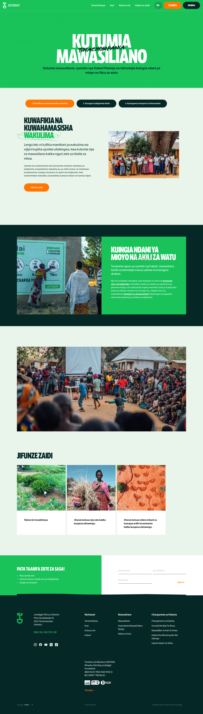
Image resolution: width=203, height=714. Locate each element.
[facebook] (40, 644)
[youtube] (45, 644)
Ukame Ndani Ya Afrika (162, 643)
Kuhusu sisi (124, 5)
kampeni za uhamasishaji (136, 294)
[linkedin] (51, 644)
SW (55, 632)
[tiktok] (56, 644)
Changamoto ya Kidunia (163, 621)
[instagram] (35, 644)
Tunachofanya (98, 5)
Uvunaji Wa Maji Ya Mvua (163, 626)
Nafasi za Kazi (124, 633)
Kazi (112, 5)
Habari (88, 635)
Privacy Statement (90, 705)
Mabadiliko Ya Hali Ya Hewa (164, 630)
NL (41, 632)
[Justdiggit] (11, 5)
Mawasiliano (124, 621)
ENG (36, 632)
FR (50, 632)
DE (45, 632)
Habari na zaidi (142, 5)
